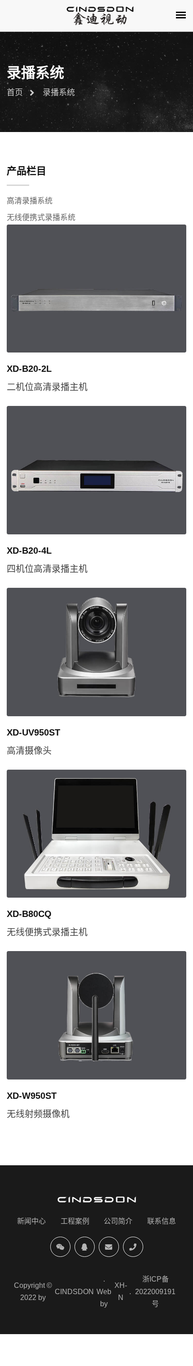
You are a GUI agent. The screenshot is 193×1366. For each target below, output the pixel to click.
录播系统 (59, 92)
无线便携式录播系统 (41, 217)
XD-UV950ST (33, 732)
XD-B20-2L (29, 369)
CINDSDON (74, 1291)
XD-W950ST (32, 1096)
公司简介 (118, 1221)
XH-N (120, 1291)
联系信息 (161, 1221)
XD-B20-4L (29, 550)
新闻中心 (31, 1221)
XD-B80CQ (29, 914)
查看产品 (116, 287)
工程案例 (75, 1221)
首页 (15, 92)
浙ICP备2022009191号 (155, 1291)
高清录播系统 (30, 201)
